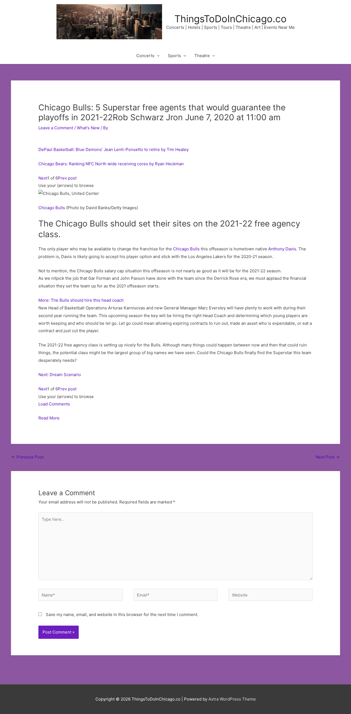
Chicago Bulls (186, 248)
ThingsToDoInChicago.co (230, 18)
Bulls (60, 207)
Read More (49, 418)
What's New (88, 127)
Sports (174, 55)
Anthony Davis (282, 248)
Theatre (202, 55)
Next (42, 178)
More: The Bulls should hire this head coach (81, 300)
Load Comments (54, 404)
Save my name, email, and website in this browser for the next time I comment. (122, 614)
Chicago (46, 207)
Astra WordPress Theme (232, 699)
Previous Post (28, 457)
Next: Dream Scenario (59, 374)
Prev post (67, 178)
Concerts (145, 55)
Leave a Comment (55, 127)
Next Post (327, 457)
